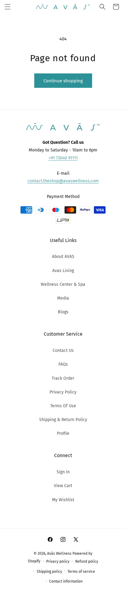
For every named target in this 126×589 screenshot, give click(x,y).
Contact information (66, 581)
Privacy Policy (63, 392)
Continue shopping (63, 81)
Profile (63, 433)
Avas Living (63, 270)
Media (63, 298)
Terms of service (81, 571)
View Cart (63, 485)
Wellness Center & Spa (63, 284)
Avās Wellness (59, 553)
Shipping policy (49, 571)
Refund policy (86, 561)
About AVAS (63, 256)
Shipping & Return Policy (63, 419)
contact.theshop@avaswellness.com (63, 181)
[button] (7, 6)
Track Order (63, 378)
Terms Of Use (63, 405)
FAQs (63, 364)
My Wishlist (63, 499)
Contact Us (63, 350)
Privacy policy (57, 561)
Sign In (63, 472)
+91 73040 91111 (63, 158)
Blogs (63, 312)
